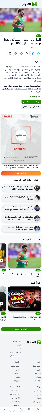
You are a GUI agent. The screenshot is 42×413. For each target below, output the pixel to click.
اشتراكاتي (38, 373)
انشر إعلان (17, 380)
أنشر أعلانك (20, 173)
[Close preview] (38, 308)
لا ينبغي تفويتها (31, 239)
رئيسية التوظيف (36, 390)
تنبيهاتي (38, 377)
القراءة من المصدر (30, 101)
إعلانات (19, 345)
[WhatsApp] (38, 53)
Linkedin (14, 402)
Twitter (14, 398)
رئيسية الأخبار (37, 366)
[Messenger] (15, 53)
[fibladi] (39, 342)
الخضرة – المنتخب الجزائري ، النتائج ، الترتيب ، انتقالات (21, 90)
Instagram (13, 395)
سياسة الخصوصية (15, 352)
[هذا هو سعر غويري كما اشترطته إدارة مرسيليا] (37, 198)
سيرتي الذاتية (36, 401)
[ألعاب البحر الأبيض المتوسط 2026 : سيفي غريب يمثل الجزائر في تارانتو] (37, 188)
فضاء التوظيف (36, 405)
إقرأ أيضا (36, 283)
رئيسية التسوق (15, 366)
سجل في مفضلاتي (29, 106)
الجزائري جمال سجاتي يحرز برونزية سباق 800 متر (26, 275)
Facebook (14, 391)
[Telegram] (21, 53)
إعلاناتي (17, 377)
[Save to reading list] (2, 35)
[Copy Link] (10, 53)
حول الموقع (17, 341)
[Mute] (11, 308)
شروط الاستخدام (15, 356)
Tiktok (15, 405)
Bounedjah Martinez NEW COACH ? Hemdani (27, 318)
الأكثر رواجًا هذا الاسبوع (25, 180)
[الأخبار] (34, 4)
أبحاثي (18, 369)
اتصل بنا (18, 348)
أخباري (39, 369)
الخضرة (38, 61)
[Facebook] (32, 53)
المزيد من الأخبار (21, 329)
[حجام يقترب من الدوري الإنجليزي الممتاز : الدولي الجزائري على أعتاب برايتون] (37, 218)
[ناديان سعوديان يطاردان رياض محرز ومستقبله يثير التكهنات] (37, 228)
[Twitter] (27, 53)
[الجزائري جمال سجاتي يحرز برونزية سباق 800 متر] (24, 255)
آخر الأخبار (38, 380)
